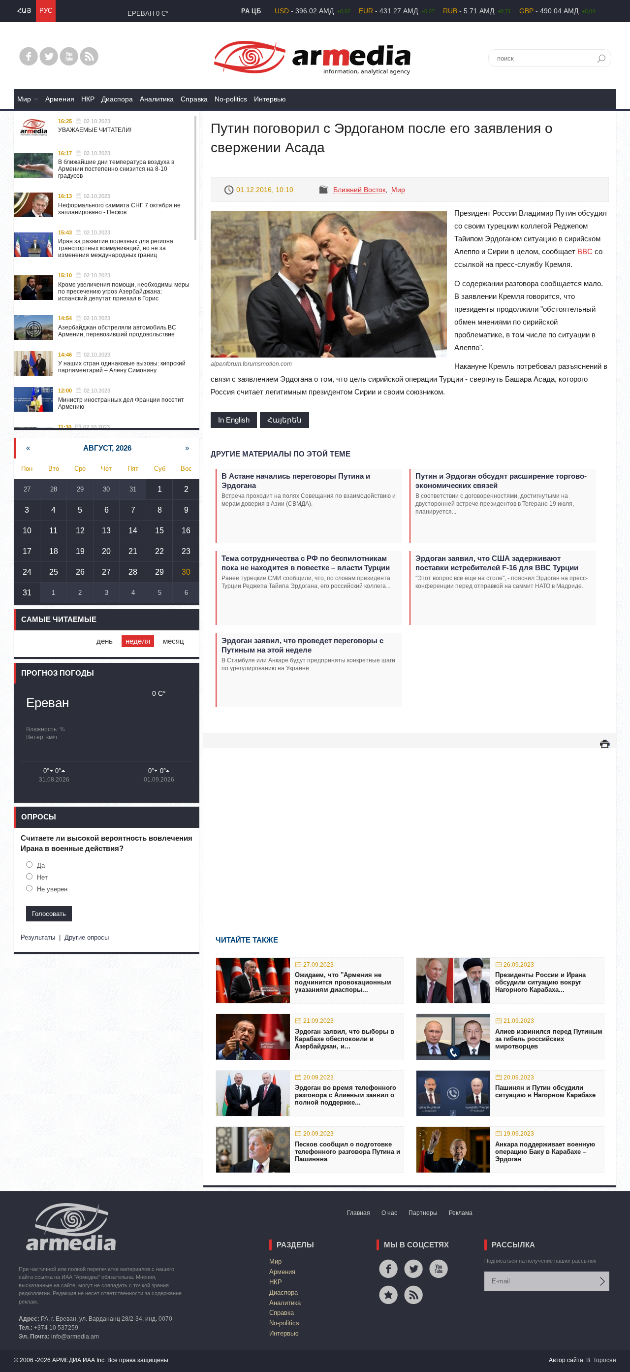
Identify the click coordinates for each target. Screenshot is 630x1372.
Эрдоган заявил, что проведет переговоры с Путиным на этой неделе (302, 645)
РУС (45, 10)
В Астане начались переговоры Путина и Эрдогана (295, 481)
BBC (585, 251)
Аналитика (157, 99)
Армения (59, 99)
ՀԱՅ (24, 10)
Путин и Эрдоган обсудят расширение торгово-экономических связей (501, 481)
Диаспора (117, 99)
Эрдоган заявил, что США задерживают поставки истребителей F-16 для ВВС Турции (496, 563)
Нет (42, 877)
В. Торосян (601, 1360)
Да (41, 865)
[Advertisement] (409, 827)
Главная (358, 1212)
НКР (87, 99)
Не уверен (52, 889)
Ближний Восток (359, 190)
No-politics (231, 99)
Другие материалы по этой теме (280, 454)
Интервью (270, 99)
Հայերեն (284, 420)
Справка (194, 99)
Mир (24, 99)
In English (234, 420)
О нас (389, 1212)
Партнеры (423, 1212)
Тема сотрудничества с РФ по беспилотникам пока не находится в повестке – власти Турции (305, 563)
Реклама (460, 1212)
